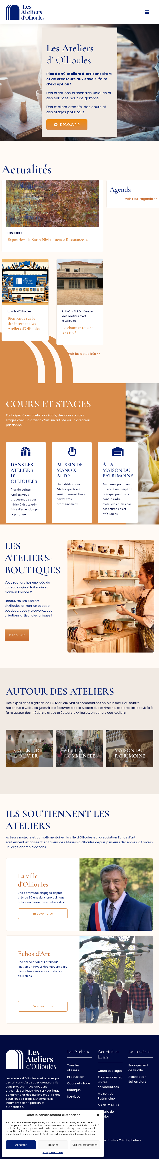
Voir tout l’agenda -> (141, 199)
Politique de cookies (53, 1152)
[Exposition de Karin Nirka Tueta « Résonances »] (53, 216)
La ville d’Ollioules (33, 880)
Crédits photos (129, 1140)
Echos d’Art (34, 953)
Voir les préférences (85, 1144)
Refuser (53, 1144)
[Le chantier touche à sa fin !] (80, 302)
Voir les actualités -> (84, 354)
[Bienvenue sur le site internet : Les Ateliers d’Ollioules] (25, 300)
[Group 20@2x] (25, 6)
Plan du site (108, 1140)
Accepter (21, 1144)
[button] (98, 1115)
